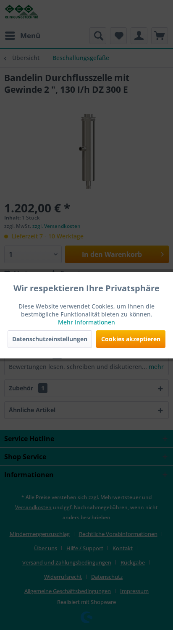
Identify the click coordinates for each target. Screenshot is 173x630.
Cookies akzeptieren (130, 339)
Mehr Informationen (86, 322)
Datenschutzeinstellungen (49, 339)
